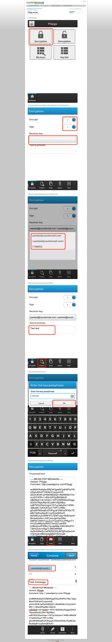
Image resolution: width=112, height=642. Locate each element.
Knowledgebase (45, 5)
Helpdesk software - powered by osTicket (56, 641)
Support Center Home (34, 5)
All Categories (29, 10)
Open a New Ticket (56, 5)
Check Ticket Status (68, 5)
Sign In (84, 1)
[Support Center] (35, 2)
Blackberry (36, 10)
